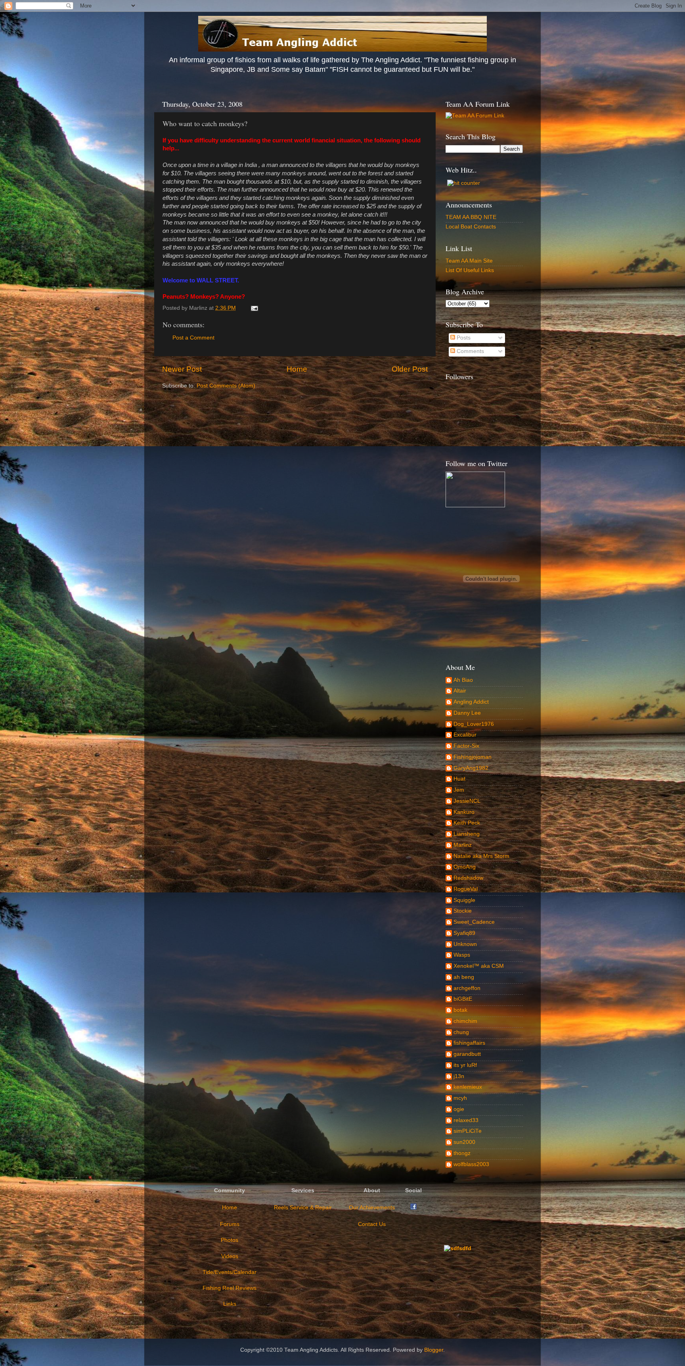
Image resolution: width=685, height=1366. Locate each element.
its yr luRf (465, 1065)
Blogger (433, 1350)
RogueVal (465, 889)
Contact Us (372, 1224)
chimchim (465, 1021)
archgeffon (466, 988)
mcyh (460, 1098)
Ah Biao (463, 680)
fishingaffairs (469, 1043)
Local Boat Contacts (471, 227)
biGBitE (462, 999)
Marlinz (462, 845)
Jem (458, 790)
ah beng (463, 977)
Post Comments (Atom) (226, 386)
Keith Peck (466, 823)
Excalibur (464, 735)
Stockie (462, 911)
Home (297, 369)
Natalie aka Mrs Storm (481, 856)
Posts (463, 338)
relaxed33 (465, 1120)
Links (229, 1304)
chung (461, 1032)
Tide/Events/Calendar (229, 1272)
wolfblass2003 (471, 1164)
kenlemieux (467, 1087)
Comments (469, 351)
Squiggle (464, 900)
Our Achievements (372, 1208)
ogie (458, 1109)
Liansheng (466, 834)
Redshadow (468, 878)
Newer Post (182, 369)
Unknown (465, 944)
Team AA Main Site (469, 261)
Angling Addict (471, 702)
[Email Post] (253, 308)
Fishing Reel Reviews (229, 1288)
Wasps (461, 955)
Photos (229, 1240)
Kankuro (464, 812)
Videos (229, 1256)
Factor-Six (466, 746)
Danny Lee (467, 713)
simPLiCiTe (467, 1131)
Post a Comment (193, 338)
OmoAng (464, 867)
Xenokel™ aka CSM (478, 966)
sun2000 (464, 1142)
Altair (459, 691)
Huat (459, 779)
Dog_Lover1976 (473, 724)
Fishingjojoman (472, 757)
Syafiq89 (464, 933)
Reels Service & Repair (303, 1208)
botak (460, 1010)
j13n (458, 1076)
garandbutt (467, 1054)
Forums (229, 1224)
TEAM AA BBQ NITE (471, 217)
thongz (462, 1153)
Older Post (410, 369)
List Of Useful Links (470, 270)
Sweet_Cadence (474, 922)
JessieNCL (466, 801)
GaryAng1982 (470, 768)
